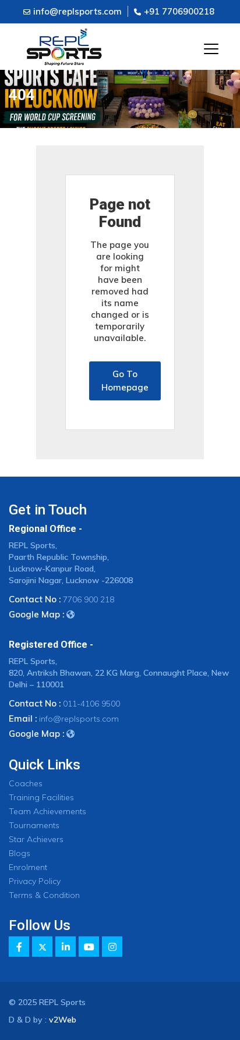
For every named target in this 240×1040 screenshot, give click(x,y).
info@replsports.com (77, 11)
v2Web (62, 1019)
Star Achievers (36, 839)
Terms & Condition (44, 895)
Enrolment (28, 867)
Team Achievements (47, 811)
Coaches (26, 783)
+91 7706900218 (179, 11)
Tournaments (34, 825)
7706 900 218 (88, 599)
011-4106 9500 (91, 703)
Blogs (19, 853)
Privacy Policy (35, 881)
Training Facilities (41, 797)
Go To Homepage (125, 380)
